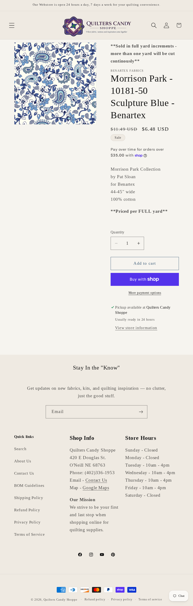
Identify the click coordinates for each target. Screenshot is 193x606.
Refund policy (94, 599)
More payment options (145, 293)
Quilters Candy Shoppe (60, 599)
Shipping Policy (28, 498)
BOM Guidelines (29, 485)
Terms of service (150, 599)
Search (20, 449)
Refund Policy (27, 510)
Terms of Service (29, 534)
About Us (22, 461)
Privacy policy (122, 599)
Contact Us (24, 473)
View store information (136, 328)
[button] (12, 25)
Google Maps (96, 487)
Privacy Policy (27, 522)
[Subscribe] (141, 411)
